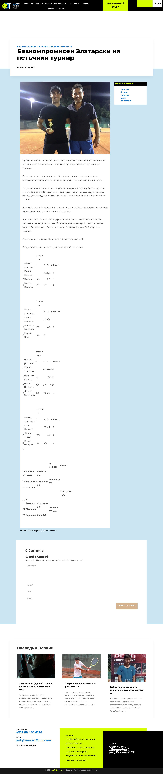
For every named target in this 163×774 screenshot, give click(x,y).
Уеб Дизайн (57, 770)
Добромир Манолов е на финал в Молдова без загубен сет (126, 690)
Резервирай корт (115, 5)
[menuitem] (26, 3)
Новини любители (62, 46)
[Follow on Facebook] (17, 749)
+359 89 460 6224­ (29, 732)
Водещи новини (27, 46)
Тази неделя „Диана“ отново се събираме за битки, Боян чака (35, 686)
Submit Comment (126, 606)
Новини (43, 46)
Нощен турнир (34, 531)
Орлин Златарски (49, 531)
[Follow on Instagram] (22, 749)
